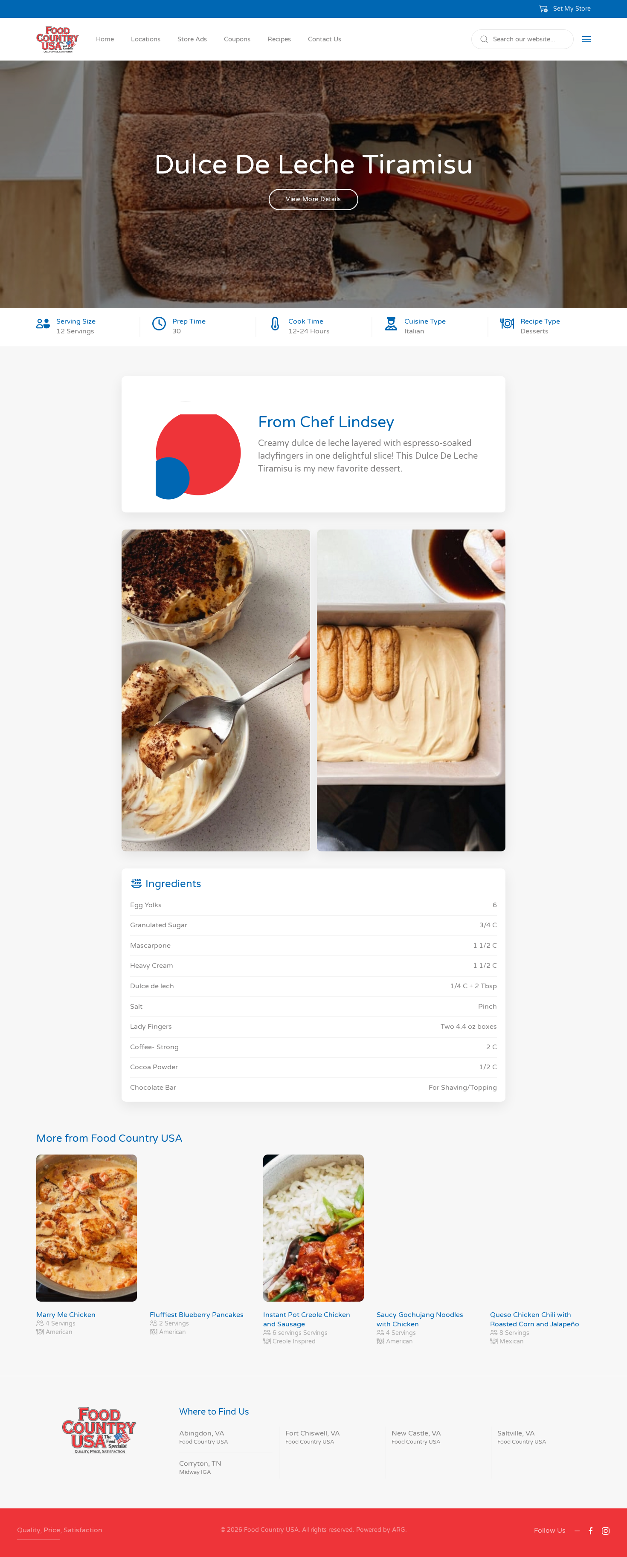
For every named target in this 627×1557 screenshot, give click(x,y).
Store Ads (192, 39)
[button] (565, 9)
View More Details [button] (313, 199)
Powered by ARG (379, 1530)
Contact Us (324, 39)
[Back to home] (57, 39)
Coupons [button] (237, 39)
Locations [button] (145, 39)
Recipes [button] (279, 39)
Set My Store (572, 8)
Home (105, 39)
